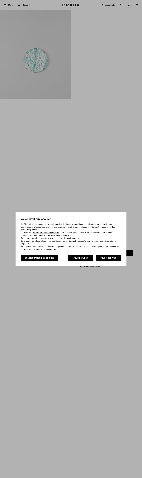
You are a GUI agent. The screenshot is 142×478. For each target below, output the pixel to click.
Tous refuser (81, 258)
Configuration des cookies (39, 258)
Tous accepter (108, 258)
